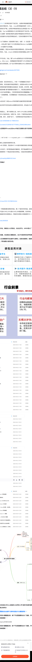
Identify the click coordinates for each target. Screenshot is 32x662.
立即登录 (15, 656)
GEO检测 (7, 12)
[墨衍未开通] (2, 12)
